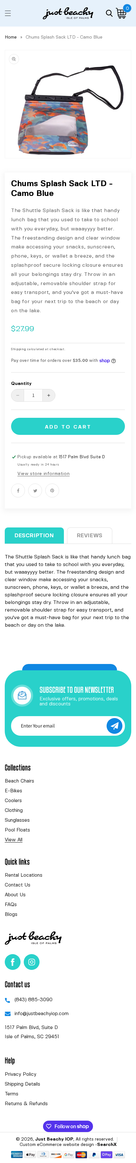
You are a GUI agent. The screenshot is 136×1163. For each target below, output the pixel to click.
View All (13, 840)
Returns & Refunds (26, 1104)
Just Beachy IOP (54, 1139)
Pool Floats (17, 830)
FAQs (11, 905)
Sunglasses (17, 820)
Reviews (89, 535)
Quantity (21, 383)
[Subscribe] (114, 726)
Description (34, 535)
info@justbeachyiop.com (42, 1014)
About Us (15, 895)
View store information (43, 474)
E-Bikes (13, 791)
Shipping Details (22, 1084)
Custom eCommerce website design (57, 1144)
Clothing (14, 810)
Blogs (11, 914)
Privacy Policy (20, 1074)
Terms (11, 1094)
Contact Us (17, 885)
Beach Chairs (19, 781)
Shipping (18, 349)
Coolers (13, 801)
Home (11, 37)
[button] (8, 13)
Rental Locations (23, 875)
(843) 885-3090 (34, 1000)
